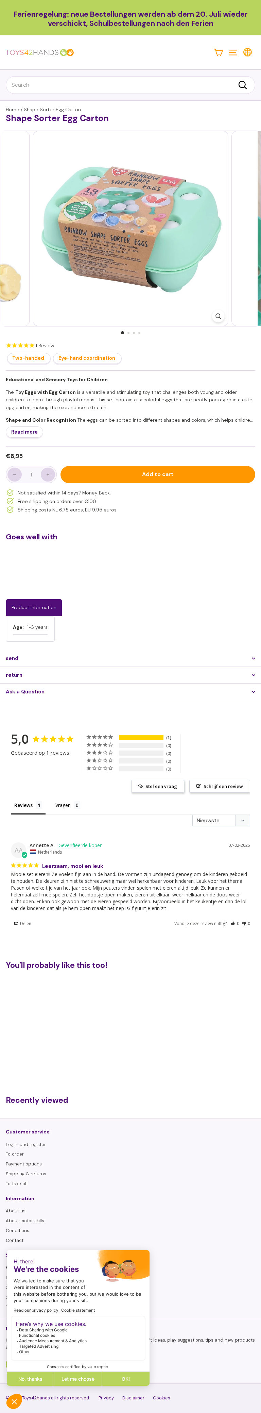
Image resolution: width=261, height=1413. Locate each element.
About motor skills (25, 1221)
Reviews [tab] (23, 805)
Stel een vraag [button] (161, 786)
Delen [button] (25, 923)
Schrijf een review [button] (223, 786)
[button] (235, 923)
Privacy (106, 1398)
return (14, 675)
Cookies (161, 1398)
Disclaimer (133, 1398)
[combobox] (130, 85)
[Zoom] (218, 316)
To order (15, 1154)
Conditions (17, 1230)
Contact (14, 1240)
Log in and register (26, 1144)
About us (15, 1211)
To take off (17, 1184)
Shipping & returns (26, 1174)
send (12, 658)
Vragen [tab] (63, 805)
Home (12, 109)
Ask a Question (25, 691)
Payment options (24, 1164)
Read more (24, 432)
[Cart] (218, 52)
